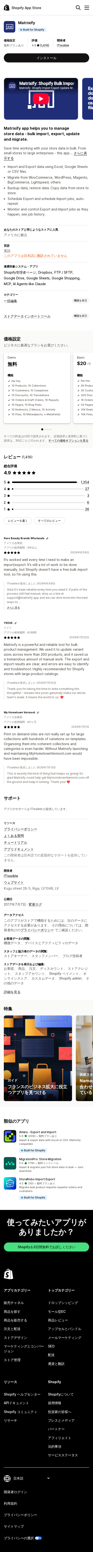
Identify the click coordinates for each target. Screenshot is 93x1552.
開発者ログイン (15, 1492)
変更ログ (35, 904)
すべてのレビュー (49, 520)
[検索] (78, 7)
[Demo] (42, 429)
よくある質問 (14, 836)
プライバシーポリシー (20, 829)
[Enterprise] (51, 429)
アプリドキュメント (19, 849)
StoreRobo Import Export (37, 1179)
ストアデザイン (15, 1338)
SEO (51, 1346)
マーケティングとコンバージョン (24, 1348)
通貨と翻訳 (56, 1364)
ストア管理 (12, 1360)
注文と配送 (12, 1329)
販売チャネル (14, 1303)
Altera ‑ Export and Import (37, 1132)
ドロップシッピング (63, 1303)
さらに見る (13, 607)
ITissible (63, 45)
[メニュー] (86, 7)
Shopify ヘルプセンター (22, 1394)
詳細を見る (12, 992)
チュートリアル (15, 842)
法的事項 (54, 1446)
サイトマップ (14, 1526)
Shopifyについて (61, 1394)
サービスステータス (63, 1455)
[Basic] (45, 429)
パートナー (56, 1429)
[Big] (48, 429)
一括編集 (10, 301)
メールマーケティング (64, 1338)
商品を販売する (15, 1320)
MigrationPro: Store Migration (40, 1159)
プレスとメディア (61, 1420)
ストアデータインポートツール (27, 316)
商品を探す (12, 1311)
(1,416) (44, 45)
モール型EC (57, 1311)
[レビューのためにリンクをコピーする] (47, 538)
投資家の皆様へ (59, 1412)
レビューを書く (18, 520)
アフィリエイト (59, 1438)
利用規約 (10, 1503)
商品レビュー (58, 1320)
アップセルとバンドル (64, 1329)
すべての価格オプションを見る (68, 440)
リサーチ (10, 1420)
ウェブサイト (14, 882)
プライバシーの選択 (19, 1538)
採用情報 (54, 1403)
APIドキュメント (16, 1403)
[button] (46, 1141)
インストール (46, 58)
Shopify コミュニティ (20, 1412)
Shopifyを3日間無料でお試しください (47, 1247)
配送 (51, 1355)
